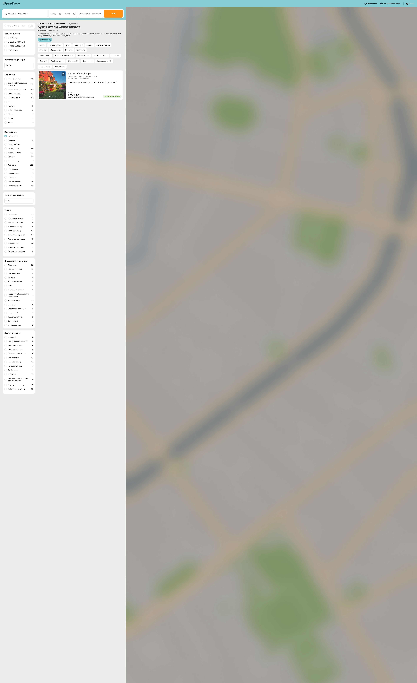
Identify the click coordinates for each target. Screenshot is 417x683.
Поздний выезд (20, 231)
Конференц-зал (20, 325)
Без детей (20, 337)
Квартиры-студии (20, 110)
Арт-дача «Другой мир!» (79, 73)
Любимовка (57, 61)
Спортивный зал (20, 313)
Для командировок (20, 345)
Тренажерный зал (20, 317)
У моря (89, 45)
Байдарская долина (64, 55)
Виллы (20, 122)
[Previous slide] (41, 85)
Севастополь (104, 61)
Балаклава (83, 55)
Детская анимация (20, 222)
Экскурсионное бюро (20, 251)
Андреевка (45, 55)
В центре (20, 177)
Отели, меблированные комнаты (20, 84)
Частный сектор (20, 79)
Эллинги (20, 118)
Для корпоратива (20, 349)
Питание (20, 140)
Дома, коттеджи (20, 94)
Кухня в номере (20, 153)
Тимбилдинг (20, 370)
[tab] (49, 96)
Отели (42, 45)
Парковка (20, 165)
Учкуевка (45, 67)
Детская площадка (20, 269)
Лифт (20, 286)
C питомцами (20, 169)
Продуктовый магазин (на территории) (20, 295)
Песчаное (87, 61)
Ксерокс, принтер (20, 227)
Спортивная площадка (20, 309)
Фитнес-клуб (20, 321)
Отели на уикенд (20, 362)
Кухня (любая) (20, 148)
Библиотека (20, 214)
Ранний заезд (20, 243)
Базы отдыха (20, 102)
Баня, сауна (20, 265)
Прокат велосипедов (20, 239)
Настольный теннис (20, 290)
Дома (67, 45)
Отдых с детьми (20, 181)
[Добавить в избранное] (63, 74)
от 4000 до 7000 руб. (16, 46)
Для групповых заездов (20, 341)
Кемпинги (81, 50)
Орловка (73, 61)
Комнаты (20, 106)
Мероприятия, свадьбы (20, 385)
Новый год (20, 374)
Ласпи (43, 61)
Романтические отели (20, 354)
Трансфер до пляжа (20, 247)
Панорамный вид (20, 366)
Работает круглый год (20, 389)
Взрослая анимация (20, 218)
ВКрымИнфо (11, 3)
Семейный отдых (20, 186)
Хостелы (20, 114)
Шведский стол (20, 144)
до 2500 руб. (13, 38)
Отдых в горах (20, 173)
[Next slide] (63, 85)
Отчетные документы (20, 235)
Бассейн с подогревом (20, 161)
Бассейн (20, 157)
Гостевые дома (20, 98)
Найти (113, 14)
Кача (115, 55)
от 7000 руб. (13, 50)
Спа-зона (20, 305)
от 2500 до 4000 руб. (16, 42)
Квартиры (78, 45)
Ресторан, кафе (20, 300)
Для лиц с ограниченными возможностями (20, 379)
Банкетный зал (20, 273)
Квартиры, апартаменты (20, 89)
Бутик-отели (13, 136)
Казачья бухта (100, 55)
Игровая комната (20, 282)
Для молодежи (20, 358)
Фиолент (60, 67)
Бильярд (20, 277)
